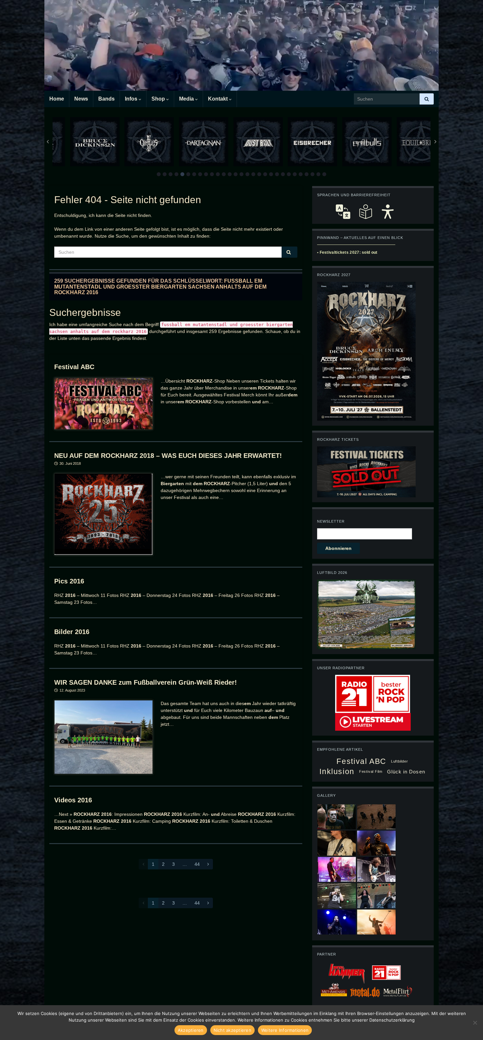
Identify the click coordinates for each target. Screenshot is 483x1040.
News (81, 99)
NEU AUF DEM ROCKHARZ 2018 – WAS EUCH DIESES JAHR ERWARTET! (168, 455)
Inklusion (337, 771)
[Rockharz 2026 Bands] (366, 350)
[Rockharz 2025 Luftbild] (366, 614)
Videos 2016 (73, 800)
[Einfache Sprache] (365, 211)
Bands (106, 99)
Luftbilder (399, 761)
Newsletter (331, 521)
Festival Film (370, 771)
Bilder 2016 (71, 631)
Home (56, 99)
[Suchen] (427, 99)
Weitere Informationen (285, 1030)
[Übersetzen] (343, 211)
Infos (132, 99)
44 (197, 864)
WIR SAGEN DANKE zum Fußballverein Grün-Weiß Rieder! (145, 682)
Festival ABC (74, 366)
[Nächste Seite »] (208, 864)
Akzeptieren (191, 1030)
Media (187, 99)
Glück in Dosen (406, 771)
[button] (159, 174)
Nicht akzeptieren (232, 1030)
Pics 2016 (69, 581)
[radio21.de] (372, 693)
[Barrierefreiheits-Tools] (387, 211)
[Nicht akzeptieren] (475, 1022)
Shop (158, 99)
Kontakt (218, 99)
